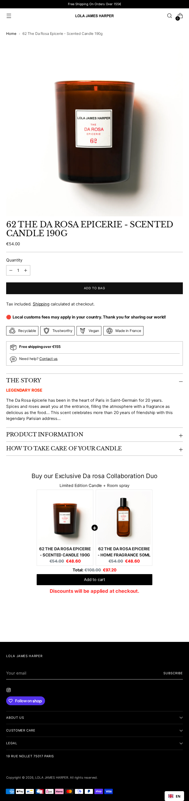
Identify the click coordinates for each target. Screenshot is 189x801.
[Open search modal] (170, 16)
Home (11, 33)
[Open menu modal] (9, 16)
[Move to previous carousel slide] (167, 625)
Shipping (41, 304)
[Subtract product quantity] (25, 270)
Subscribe (173, 673)
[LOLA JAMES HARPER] (94, 15)
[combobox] (174, 796)
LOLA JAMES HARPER (51, 777)
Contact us (48, 359)
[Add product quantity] (10, 270)
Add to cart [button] (94, 579)
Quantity (14, 260)
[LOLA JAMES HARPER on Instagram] (9, 691)
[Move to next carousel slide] (178, 625)
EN (178, 796)
